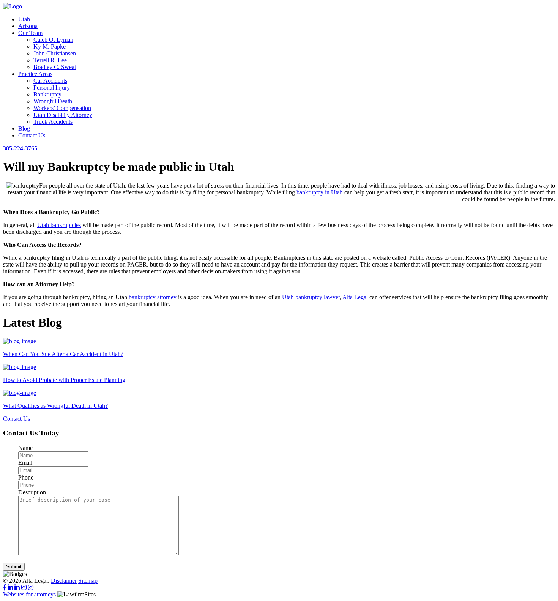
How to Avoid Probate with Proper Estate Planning (64, 380)
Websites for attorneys (29, 594)
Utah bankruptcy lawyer (310, 297)
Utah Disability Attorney (62, 115)
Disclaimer (64, 580)
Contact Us (31, 135)
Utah (24, 19)
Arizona (28, 26)
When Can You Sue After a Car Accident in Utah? (63, 354)
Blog (24, 128)
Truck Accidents (53, 121)
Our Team (30, 33)
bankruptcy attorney (153, 297)
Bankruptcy (47, 94)
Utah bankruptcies (59, 225)
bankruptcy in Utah (319, 192)
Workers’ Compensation (62, 108)
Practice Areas (35, 74)
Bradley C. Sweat (54, 67)
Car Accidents (50, 80)
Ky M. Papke (49, 46)
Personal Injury (51, 87)
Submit (14, 566)
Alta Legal (355, 297)
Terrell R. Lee (50, 60)
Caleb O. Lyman (53, 39)
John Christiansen (54, 53)
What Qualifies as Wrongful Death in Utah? (55, 405)
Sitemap (88, 580)
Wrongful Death (52, 101)
